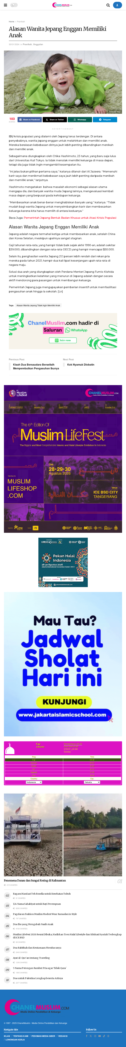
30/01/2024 (14, 44)
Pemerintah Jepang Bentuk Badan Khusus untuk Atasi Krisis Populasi (70, 217)
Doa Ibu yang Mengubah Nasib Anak (33, 924)
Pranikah (21, 21)
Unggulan (38, 44)
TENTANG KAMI (20, 1036)
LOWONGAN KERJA (15, 1039)
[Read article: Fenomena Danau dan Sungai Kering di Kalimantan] (63, 835)
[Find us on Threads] (108, 1036)
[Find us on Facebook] (86, 1036)
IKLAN (7, 1036)
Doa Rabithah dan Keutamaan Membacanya (37, 947)
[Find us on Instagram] (95, 1036)
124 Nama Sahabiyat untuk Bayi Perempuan (37, 903)
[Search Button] (108, 5)
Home (11, 21)
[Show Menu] (5, 5)
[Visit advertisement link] (63, 331)
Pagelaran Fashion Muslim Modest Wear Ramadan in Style (45, 914)
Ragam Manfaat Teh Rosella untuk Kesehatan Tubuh (42, 893)
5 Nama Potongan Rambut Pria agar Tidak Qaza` (40, 968)
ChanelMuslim (23, 1023)
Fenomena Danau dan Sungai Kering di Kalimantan (35, 880)
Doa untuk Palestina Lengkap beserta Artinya (38, 978)
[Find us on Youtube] (99, 1036)
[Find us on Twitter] (91, 1036)
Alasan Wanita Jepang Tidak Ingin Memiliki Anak (38, 305)
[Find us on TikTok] (104, 1036)
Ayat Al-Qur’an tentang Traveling (31, 957)
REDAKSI (62, 1036)
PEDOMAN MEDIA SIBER (43, 1036)
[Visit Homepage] (62, 5)
